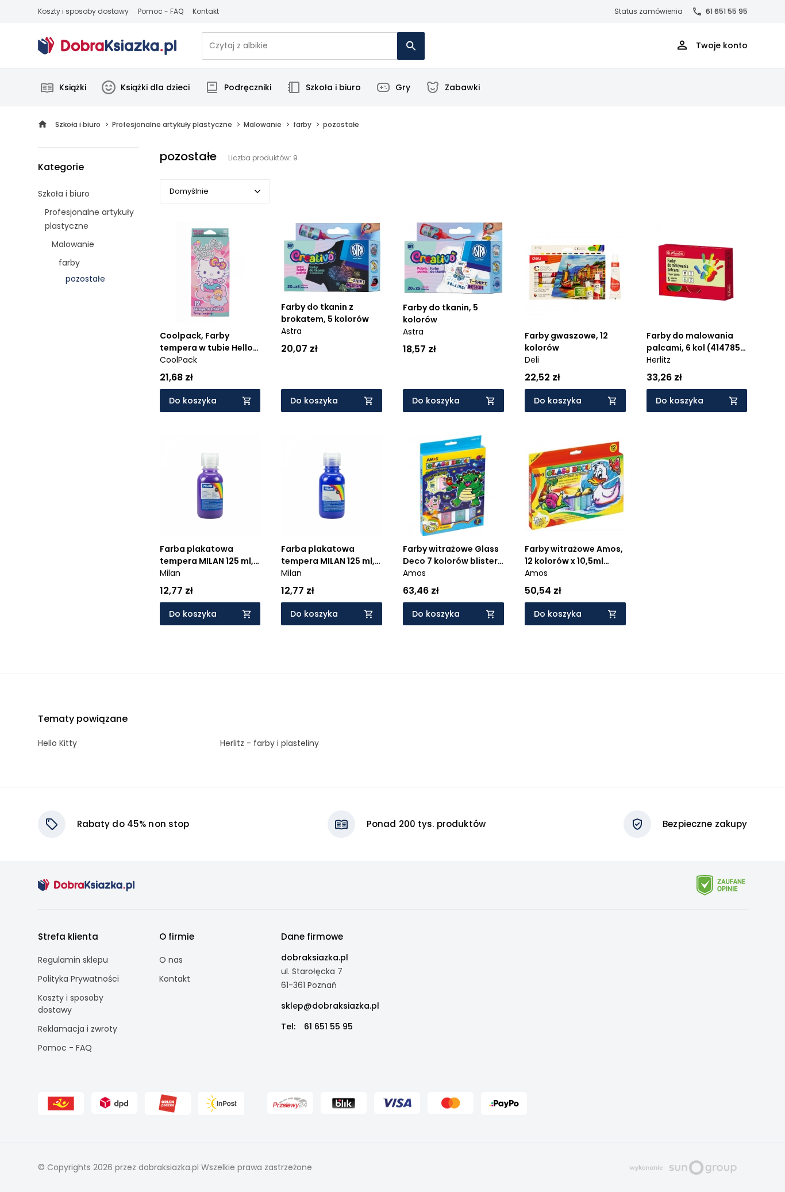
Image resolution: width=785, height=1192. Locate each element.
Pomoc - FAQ (160, 11)
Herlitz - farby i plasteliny (269, 743)
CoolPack (178, 360)
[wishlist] (240, 303)
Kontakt (206, 11)
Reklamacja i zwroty (77, 1029)
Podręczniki (247, 87)
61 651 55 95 (727, 11)
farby (69, 262)
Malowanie (73, 244)
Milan (170, 573)
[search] (411, 46)
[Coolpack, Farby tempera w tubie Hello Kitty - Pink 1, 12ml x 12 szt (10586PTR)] (210, 272)
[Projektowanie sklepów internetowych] (683, 1166)
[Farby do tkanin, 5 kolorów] (453, 258)
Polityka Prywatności (78, 979)
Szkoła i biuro (333, 87)
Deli (532, 360)
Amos (414, 573)
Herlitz (659, 360)
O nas (171, 960)
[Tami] (107, 46)
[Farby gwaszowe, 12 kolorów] (575, 272)
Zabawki (462, 87)
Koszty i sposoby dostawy (83, 11)
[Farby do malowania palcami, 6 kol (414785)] (697, 272)
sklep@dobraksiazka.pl (330, 1006)
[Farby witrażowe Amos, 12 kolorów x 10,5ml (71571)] (575, 485)
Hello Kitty (57, 743)
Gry (402, 87)
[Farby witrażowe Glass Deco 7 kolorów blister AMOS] (453, 485)
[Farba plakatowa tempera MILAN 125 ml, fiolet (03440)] (210, 485)
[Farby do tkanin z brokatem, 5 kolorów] (331, 258)
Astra (291, 331)
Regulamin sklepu (73, 960)
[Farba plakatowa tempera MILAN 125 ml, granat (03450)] (331, 485)
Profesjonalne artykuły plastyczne (89, 219)
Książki (72, 87)
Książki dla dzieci (155, 87)
